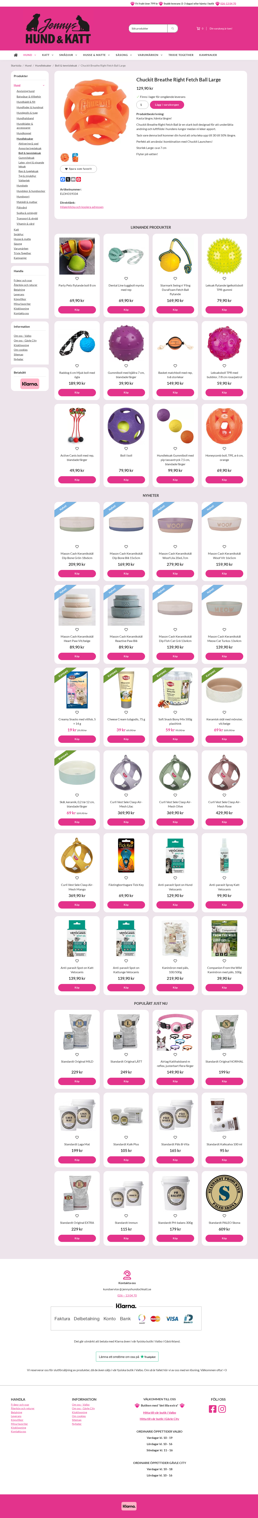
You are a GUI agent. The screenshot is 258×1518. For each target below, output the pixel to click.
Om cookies (21, 349)
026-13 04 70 (228, 3)
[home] (16, 55)
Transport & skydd (27, 218)
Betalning (19, 289)
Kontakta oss (21, 313)
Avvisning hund (26, 91)
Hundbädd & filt (26, 101)
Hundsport (23, 196)
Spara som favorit (80, 168)
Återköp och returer (25, 284)
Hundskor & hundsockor (31, 191)
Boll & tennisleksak (30, 153)
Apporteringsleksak (30, 148)
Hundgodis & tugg (27, 112)
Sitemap (18, 354)
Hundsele (22, 185)
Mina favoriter (22, 303)
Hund (27, 55)
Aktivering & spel (29, 143)
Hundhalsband (25, 118)
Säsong (122, 55)
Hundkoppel (24, 133)
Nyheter (18, 359)
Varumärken (148, 55)
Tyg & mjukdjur (27, 175)
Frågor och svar (23, 280)
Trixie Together (181, 55)
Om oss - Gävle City (25, 340)
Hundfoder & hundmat (30, 107)
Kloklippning (21, 308)
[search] (173, 28)
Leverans (19, 294)
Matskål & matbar (27, 202)
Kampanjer (208, 55)
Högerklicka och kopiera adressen (82, 207)
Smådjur (66, 55)
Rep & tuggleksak (28, 171)
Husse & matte (94, 55)
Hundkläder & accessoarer (25, 125)
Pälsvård (22, 207)
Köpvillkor (20, 299)
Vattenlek (24, 180)
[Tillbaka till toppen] (242, 1512)
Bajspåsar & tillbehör (29, 96)
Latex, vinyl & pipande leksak (31, 164)
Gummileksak (26, 157)
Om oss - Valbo (22, 335)
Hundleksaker (25, 138)
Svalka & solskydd (27, 212)
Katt (45, 55)
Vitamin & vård (25, 223)
